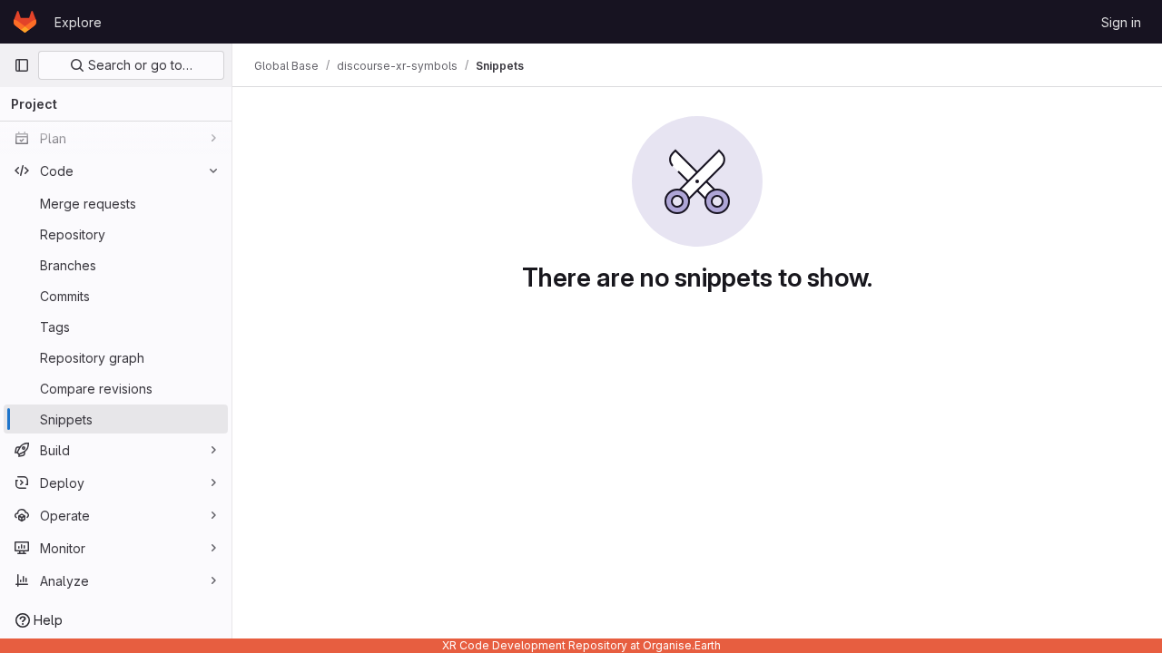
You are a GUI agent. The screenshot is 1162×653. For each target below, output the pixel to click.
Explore (78, 22)
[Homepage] (25, 21)
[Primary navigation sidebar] (21, 65)
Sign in (1121, 22)
